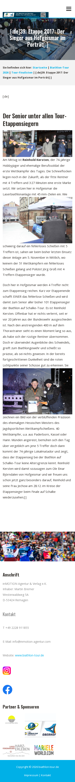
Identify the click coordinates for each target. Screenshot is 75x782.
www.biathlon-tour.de (29, 655)
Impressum (31, 775)
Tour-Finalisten (21, 72)
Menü (68, 9)
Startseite (40, 67)
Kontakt (46, 775)
